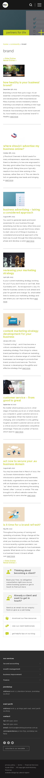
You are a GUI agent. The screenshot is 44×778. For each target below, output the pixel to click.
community (15, 44)
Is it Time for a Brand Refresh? (22, 524)
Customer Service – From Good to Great (18, 399)
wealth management (11, 669)
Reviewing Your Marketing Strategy (19, 272)
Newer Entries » (9, 60)
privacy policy (10, 765)
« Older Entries (9, 58)
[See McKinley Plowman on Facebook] (4, 743)
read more (14, 117)
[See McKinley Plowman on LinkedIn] (8, 743)
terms (20, 765)
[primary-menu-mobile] (39, 5)
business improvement (12, 674)
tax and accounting (11, 663)
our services (8, 658)
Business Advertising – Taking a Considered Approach (21, 211)
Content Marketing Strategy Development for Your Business (20, 333)
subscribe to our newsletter (15, 748)
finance (6, 680)
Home (5, 44)
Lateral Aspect (24, 772)
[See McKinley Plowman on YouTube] (12, 743)
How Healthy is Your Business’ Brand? (21, 84)
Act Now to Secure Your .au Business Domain (20, 463)
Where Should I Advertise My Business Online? (21, 147)
